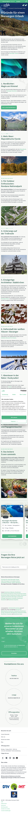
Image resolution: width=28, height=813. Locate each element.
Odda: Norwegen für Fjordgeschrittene (10, 581)
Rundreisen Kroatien (15, 595)
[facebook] (2, 758)
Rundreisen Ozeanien (6, 614)
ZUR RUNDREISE (12, 536)
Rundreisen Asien (18, 614)
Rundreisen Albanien (10, 592)
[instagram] (6, 758)
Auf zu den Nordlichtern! (9, 107)
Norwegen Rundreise (12, 91)
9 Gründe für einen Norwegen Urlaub (10, 579)
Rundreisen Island (21, 593)
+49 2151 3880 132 (14, 678)
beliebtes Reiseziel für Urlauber (8, 337)
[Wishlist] (23, 5)
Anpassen (13, 421)
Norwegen (3, 8)
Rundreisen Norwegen (11, 596)
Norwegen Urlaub (14, 53)
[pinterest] (10, 758)
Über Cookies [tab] (23, 394)
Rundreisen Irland (12, 593)
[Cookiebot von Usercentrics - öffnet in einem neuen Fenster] (20, 391)
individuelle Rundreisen (14, 608)
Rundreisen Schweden (11, 598)
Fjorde (9, 386)
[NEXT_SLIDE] (25, 544)
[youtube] (13, 758)
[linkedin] (17, 758)
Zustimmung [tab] (5, 394)
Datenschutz (22, 645)
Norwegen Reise (5, 298)
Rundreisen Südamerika (14, 611)
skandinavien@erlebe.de (14, 697)
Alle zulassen (14, 417)
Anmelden (14, 653)
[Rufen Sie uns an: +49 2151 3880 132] (26, 1)
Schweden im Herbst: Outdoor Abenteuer (11, 582)
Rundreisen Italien (5, 595)
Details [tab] (14, 394)
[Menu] (2, 5)
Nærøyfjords (23, 149)
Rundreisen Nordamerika (11, 612)
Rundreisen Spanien (13, 599)
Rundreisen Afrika (22, 612)
